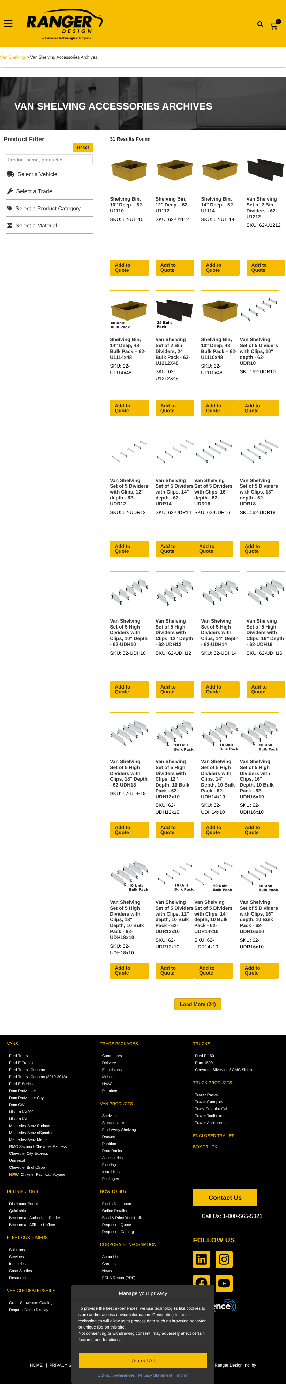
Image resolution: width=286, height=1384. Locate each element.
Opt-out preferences (116, 1375)
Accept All (143, 1360)
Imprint (182, 1375)
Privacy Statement (155, 1375)
